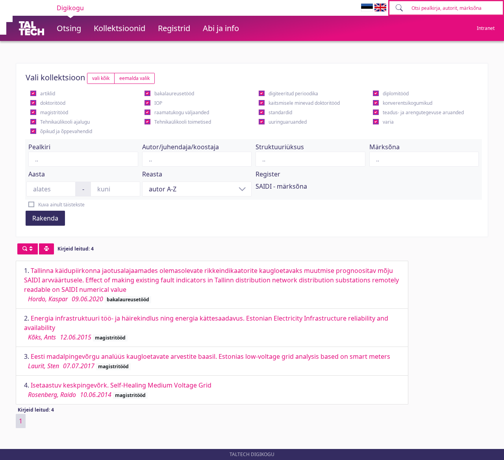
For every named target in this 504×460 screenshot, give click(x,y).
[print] (46, 248)
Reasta (152, 174)
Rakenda (45, 218)
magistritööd (54, 112)
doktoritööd (52, 103)
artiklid (47, 93)
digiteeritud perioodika (293, 93)
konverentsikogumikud (407, 103)
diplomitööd (396, 93)
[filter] (27, 248)
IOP (158, 103)
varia (388, 122)
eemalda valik (134, 78)
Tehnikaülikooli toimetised (182, 122)
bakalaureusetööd (174, 93)
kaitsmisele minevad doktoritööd (304, 103)
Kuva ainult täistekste (61, 204)
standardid (280, 112)
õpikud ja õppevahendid (66, 131)
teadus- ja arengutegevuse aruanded (423, 112)
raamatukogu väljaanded (181, 112)
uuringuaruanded (288, 122)
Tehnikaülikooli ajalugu (65, 122)
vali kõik (100, 78)
